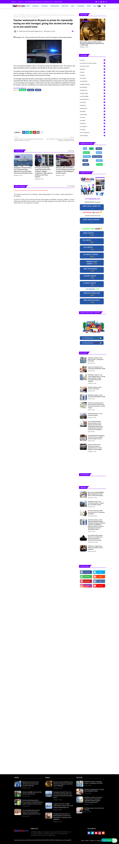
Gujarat (93, 75)
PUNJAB (93, 120)
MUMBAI (93, 111)
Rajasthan (93, 123)
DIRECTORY (65, 6)
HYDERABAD (93, 81)
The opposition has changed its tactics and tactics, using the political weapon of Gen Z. (96, 437)
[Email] (38, 132)
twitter (100, 572)
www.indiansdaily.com (20, 88)
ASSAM (93, 60)
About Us (14, 2)
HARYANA (93, 78)
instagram (87, 586)
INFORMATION (54, 6)
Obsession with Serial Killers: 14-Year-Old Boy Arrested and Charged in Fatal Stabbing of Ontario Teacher (65, 170)
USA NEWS (21, 15)
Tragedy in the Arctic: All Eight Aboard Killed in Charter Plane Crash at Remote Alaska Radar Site (63, 805)
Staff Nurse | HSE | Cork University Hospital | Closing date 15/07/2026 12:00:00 (95, 503)
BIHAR (93, 72)
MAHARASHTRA (93, 99)
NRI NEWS (44, 6)
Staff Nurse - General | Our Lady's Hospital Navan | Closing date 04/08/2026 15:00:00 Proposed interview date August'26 (96, 378)
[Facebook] (23, 132)
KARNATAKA (93, 90)
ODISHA (93, 117)
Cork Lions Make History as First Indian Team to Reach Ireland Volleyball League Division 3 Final (31, 812)
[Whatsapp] (30, 132)
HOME (28, 6)
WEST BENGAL (93, 135)
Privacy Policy (100, 840)
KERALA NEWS (93, 93)
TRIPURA (93, 129)
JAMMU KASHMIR (93, 84)
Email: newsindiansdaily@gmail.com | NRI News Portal (39, 2)
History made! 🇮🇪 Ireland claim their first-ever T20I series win (32, 793)
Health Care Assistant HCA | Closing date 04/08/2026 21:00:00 (96, 367)
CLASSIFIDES (80, 6)
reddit (100, 576)
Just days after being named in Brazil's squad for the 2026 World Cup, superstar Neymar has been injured (32, 802)
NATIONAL (35, 6)
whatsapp (87, 576)
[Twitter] (27, 132)
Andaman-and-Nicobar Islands (93, 63)
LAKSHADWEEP (93, 96)
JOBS (72, 6)
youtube (100, 586)
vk (100, 581)
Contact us (21, 2)
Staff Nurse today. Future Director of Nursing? (94, 388)
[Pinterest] (34, 132)
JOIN (94, 6)
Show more (71, 151)
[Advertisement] (45, 110)
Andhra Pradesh (93, 66)
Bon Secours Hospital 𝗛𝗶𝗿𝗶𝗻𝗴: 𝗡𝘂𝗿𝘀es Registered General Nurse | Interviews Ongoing (96, 493)
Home (15, 15)
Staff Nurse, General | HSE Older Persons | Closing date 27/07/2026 (95, 359)
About (87, 840)
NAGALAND (93, 114)
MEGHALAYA (93, 108)
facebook (87, 572)
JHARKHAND (93, 87)
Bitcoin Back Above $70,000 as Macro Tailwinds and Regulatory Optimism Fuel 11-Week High (92, 43)
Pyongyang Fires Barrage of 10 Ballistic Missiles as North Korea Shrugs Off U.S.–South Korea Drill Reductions (62, 816)
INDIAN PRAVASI (58, 2)
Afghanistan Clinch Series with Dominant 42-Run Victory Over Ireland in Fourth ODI (30, 783)
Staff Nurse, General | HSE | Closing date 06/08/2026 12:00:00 (96, 395)
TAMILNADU (93, 126)
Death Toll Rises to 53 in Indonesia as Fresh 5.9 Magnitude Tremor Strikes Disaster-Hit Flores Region (95, 447)
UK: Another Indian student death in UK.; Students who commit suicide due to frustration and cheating (95, 538)
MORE (89, 6)
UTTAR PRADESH (93, 132)
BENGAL (93, 69)
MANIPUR (93, 105)
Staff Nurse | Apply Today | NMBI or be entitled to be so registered (95, 547)
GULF (91, 148)
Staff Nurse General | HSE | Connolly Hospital (95, 414)
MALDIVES (93, 102)
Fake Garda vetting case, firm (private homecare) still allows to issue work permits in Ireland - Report (96, 405)
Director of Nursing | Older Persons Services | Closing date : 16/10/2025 (96, 512)
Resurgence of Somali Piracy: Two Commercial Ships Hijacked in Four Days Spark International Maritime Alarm (23, 170)
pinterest (87, 581)
